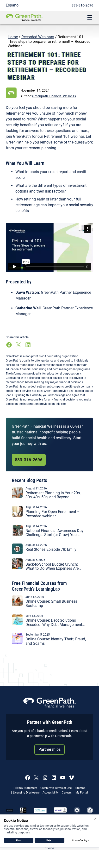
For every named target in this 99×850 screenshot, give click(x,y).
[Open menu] (89, 17)
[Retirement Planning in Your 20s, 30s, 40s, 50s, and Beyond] (17, 496)
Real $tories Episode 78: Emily (51, 549)
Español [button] (12, 5)
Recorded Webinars (37, 37)
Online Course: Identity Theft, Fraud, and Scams (55, 641)
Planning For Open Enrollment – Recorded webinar (52, 514)
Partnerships (49, 749)
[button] (54, 96)
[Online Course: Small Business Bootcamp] (17, 605)
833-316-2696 (82, 5)
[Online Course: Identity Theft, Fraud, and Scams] (17, 642)
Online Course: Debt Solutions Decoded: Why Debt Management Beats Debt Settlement (53, 622)
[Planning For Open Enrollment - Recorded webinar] (17, 515)
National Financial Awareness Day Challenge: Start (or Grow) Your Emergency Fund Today (54, 533)
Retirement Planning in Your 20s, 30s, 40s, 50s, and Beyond (52, 495)
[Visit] (60, 810)
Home (13, 37)
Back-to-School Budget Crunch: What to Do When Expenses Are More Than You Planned (52, 566)
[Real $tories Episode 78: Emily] (17, 553)
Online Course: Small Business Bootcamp (51, 603)
